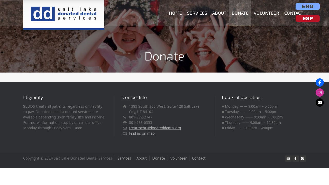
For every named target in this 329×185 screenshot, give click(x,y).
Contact (199, 158)
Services (124, 158)
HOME (175, 13)
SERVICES (197, 13)
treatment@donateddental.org (155, 127)
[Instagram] (303, 158)
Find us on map (142, 133)
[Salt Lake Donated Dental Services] (63, 14)
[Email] (288, 158)
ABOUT (219, 13)
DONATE (240, 13)
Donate (158, 158)
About (141, 158)
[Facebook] (296, 158)
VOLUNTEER (266, 13)
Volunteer (178, 158)
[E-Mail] (320, 102)
